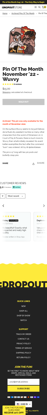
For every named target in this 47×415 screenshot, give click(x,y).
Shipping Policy (23, 353)
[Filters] (2, 196)
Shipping (6, 92)
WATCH (23, 320)
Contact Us (23, 339)
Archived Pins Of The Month (23, 13)
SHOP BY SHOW (23, 316)
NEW (23, 306)
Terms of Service (23, 348)
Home (5, 13)
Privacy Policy (24, 344)
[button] (8, 84)
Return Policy (23, 358)
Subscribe (23, 388)
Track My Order (23, 334)
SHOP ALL (23, 311)
